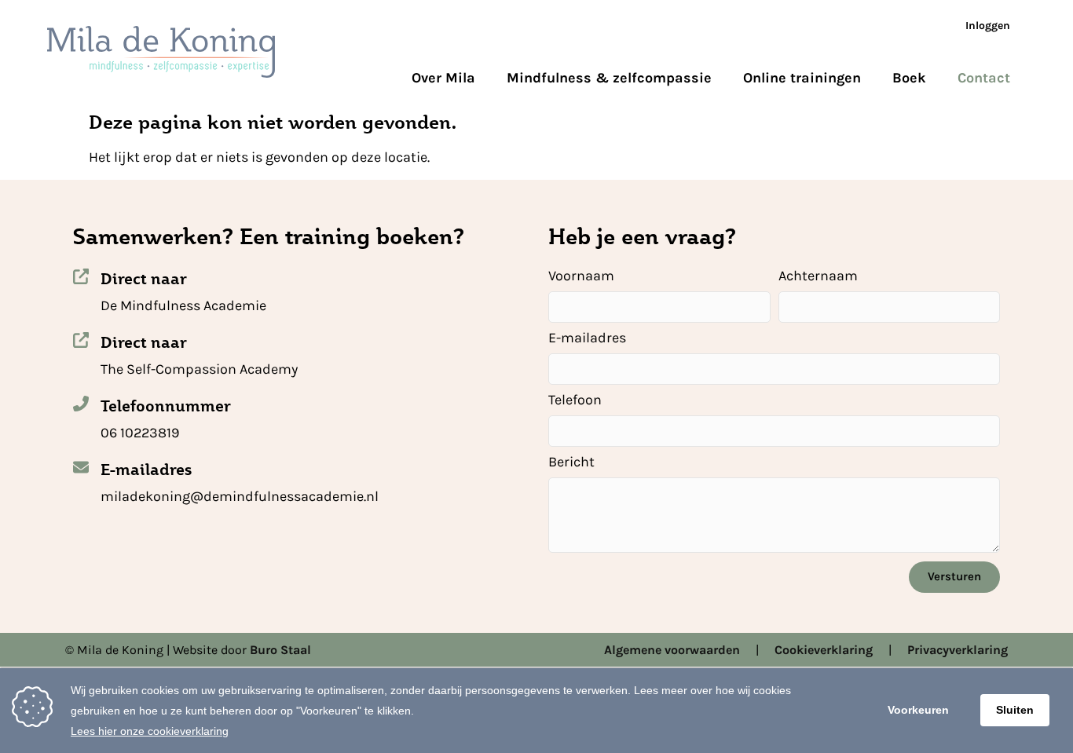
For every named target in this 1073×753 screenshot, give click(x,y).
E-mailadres (146, 469)
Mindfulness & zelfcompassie (609, 77)
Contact (984, 77)
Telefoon (575, 400)
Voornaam (581, 276)
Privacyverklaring (957, 649)
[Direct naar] (81, 276)
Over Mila (443, 77)
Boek (909, 77)
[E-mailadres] (81, 467)
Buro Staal (280, 649)
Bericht (571, 462)
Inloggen (987, 25)
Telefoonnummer (166, 406)
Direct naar (144, 278)
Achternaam (818, 276)
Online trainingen (802, 77)
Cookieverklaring (824, 649)
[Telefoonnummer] (81, 403)
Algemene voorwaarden (672, 649)
